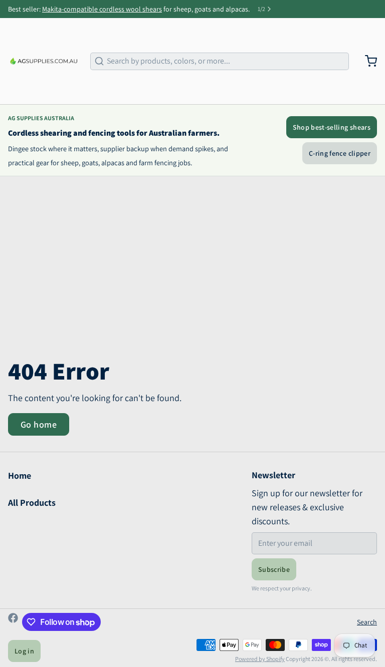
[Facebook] (13, 622)
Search (367, 621)
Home (19, 475)
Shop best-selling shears (331, 127)
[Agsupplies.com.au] (43, 61)
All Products (32, 502)
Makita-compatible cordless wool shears (102, 9)
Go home (39, 424)
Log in (24, 650)
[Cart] (367, 61)
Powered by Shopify (260, 658)
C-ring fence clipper (339, 153)
